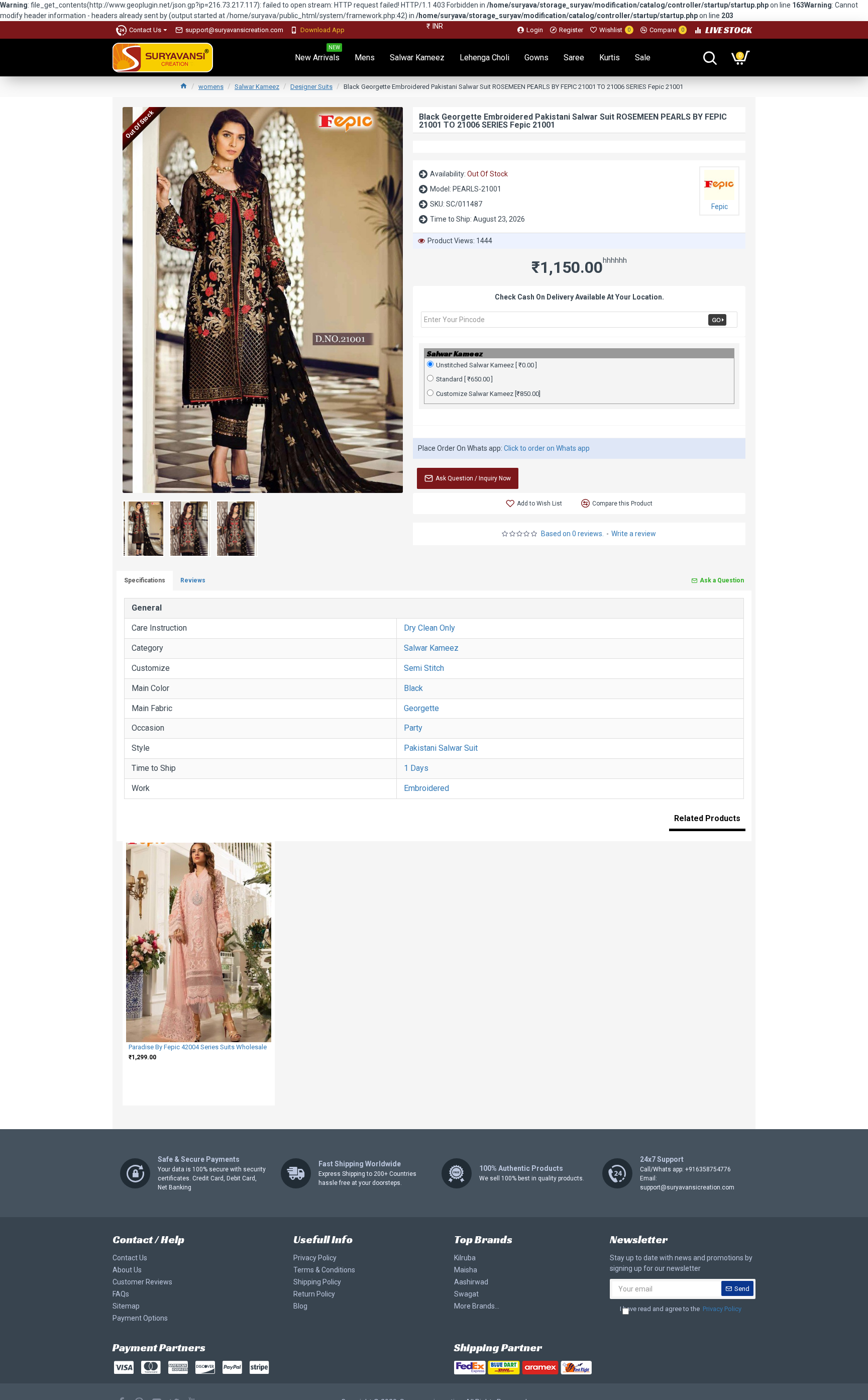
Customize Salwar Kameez (488, 393)
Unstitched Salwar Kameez (486, 365)
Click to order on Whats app (547, 448)
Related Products (707, 818)
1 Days (416, 768)
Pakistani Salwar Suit (441, 748)
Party (413, 728)
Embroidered (426, 788)
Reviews (192, 580)
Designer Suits (311, 86)
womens (211, 86)
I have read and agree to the (680, 1309)
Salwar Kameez (257, 86)
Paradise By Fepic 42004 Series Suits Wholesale (198, 1047)
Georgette (421, 708)
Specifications (144, 580)
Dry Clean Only (429, 628)
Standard (464, 379)
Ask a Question (722, 580)
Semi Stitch (424, 668)
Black (413, 688)
